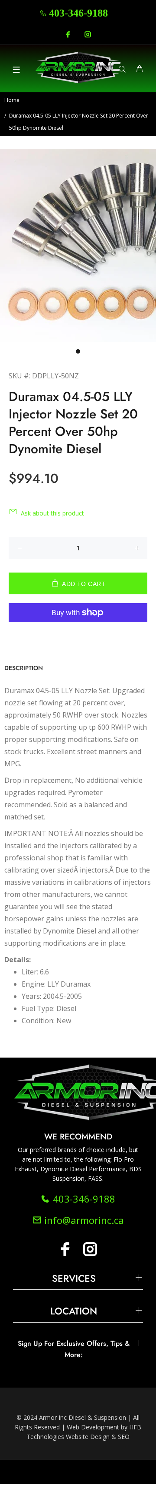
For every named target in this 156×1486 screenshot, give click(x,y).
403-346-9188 (78, 13)
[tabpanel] (78, 245)
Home (12, 100)
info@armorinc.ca (83, 1220)
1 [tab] (78, 351)
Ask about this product (52, 513)
